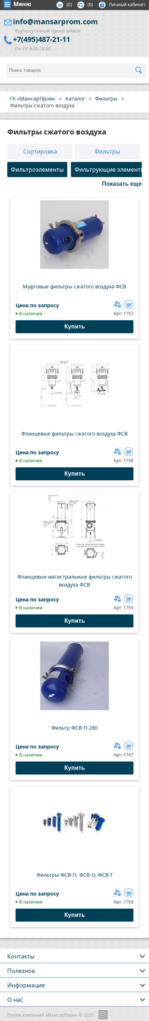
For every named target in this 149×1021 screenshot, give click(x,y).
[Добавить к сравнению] (116, 303)
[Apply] (140, 70)
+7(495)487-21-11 (41, 39)
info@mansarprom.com (55, 21)
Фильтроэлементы (37, 169)
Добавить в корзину (128, 304)
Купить (74, 326)
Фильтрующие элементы (109, 169)
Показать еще (122, 184)
